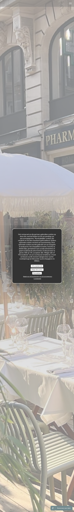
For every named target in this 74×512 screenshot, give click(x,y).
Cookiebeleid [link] (37, 278)
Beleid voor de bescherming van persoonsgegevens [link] (37, 276)
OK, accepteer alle (37, 266)
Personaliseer (37, 273)
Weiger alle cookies (37, 269)
